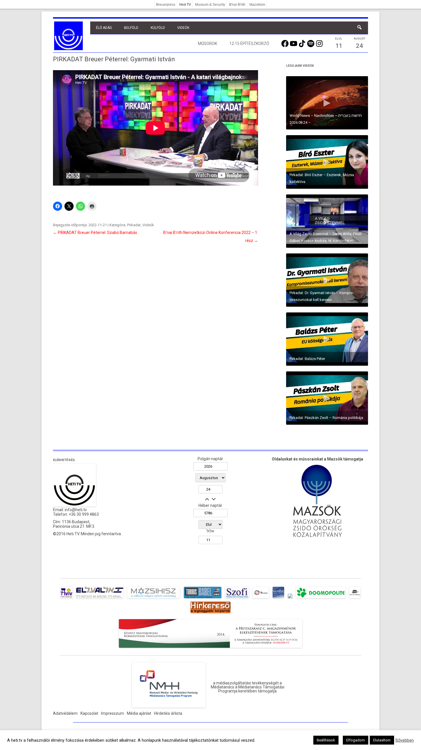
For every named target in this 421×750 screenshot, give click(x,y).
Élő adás (104, 28)
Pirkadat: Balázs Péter (307, 359)
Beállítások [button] (326, 740)
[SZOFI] (237, 598)
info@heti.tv (76, 509)
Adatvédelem (65, 713)
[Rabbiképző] (290, 598)
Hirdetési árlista (168, 713)
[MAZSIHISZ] (154, 598)
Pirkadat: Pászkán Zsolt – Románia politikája (326, 418)
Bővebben (405, 740)
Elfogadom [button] (355, 740)
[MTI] (260, 598)
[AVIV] (66, 598)
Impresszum (112, 713)
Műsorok (207, 43)
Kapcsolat (89, 713)
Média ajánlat (139, 713)
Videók (183, 28)
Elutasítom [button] (382, 740)
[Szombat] (278, 598)
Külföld (158, 28)
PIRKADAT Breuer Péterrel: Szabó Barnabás (95, 232)
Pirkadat (134, 225)
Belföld (131, 28)
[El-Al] (100, 598)
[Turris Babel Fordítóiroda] (202, 598)
